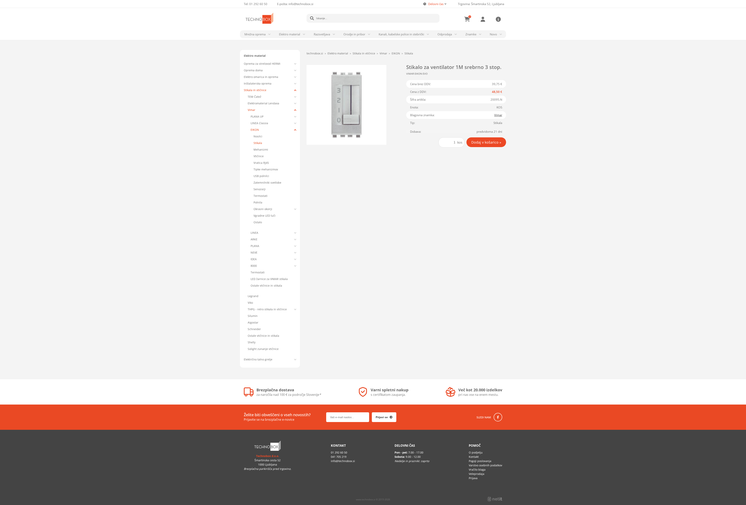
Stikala (258, 143)
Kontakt (474, 457)
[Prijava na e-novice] (384, 417)
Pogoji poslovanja (480, 461)
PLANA (255, 246)
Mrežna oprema (255, 34)
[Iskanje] (312, 18)
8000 (254, 266)
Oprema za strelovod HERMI (262, 63)
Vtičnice (259, 156)
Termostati (261, 196)
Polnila (258, 202)
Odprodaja (444, 34)
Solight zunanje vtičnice (263, 349)
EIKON (255, 130)
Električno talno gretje (258, 359)
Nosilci (258, 136)
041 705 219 (338, 457)
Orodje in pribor (354, 34)
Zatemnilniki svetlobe (267, 182)
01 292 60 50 (258, 4)
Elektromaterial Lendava (263, 103)
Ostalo (258, 222)
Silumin (253, 316)
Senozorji (260, 189)
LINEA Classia (259, 123)
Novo (493, 34)
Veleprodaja (476, 474)
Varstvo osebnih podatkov (485, 465)
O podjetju (476, 452)
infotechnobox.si (300, 4)
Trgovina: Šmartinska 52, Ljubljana (481, 4)
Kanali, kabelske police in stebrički (401, 34)
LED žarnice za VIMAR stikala (269, 279)
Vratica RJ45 (261, 163)
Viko (250, 302)
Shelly (251, 342)
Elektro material (289, 34)
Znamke (470, 34)
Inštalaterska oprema (257, 83)
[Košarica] (467, 19)
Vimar (251, 110)
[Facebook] (498, 417)
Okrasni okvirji (263, 209)
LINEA (254, 233)
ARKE (254, 239)
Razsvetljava (322, 34)
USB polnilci (261, 176)
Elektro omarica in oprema (261, 77)
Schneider (254, 329)
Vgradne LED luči (264, 215)
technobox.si (315, 53)
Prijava (483, 19)
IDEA (254, 259)
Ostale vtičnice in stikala (266, 285)
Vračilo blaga (477, 469)
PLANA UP (257, 116)
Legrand (253, 296)
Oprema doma (253, 70)
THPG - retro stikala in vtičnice (267, 309)
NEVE (254, 252)
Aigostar (253, 322)
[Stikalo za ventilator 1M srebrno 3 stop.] (346, 105)
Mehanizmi (261, 149)
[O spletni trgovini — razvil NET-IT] (494, 499)
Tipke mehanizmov (266, 169)
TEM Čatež (254, 97)
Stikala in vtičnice (255, 90)
